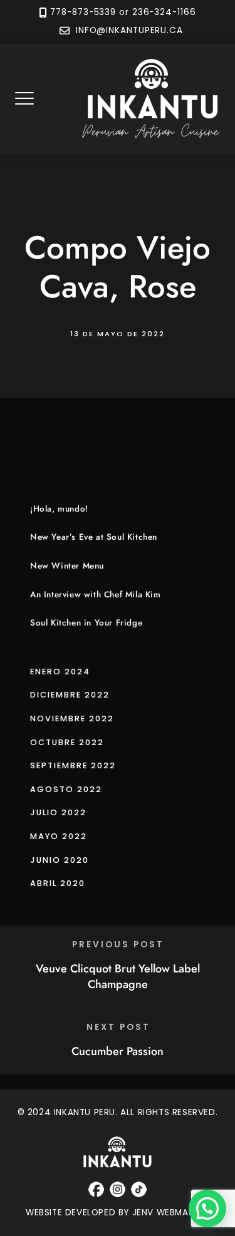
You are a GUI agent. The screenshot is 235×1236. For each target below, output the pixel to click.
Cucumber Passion (117, 1051)
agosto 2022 (66, 789)
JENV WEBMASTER (170, 1212)
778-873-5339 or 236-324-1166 (123, 12)
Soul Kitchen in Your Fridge (86, 623)
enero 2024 (60, 671)
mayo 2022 (58, 836)
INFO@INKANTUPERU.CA (128, 31)
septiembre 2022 (73, 765)
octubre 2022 (67, 742)
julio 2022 (58, 812)
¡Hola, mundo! (59, 509)
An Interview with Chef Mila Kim (95, 594)
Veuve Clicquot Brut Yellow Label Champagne (118, 976)
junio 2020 (59, 860)
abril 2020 (57, 883)
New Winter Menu (67, 566)
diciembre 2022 (70, 694)
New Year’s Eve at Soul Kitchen (93, 537)
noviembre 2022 (72, 718)
